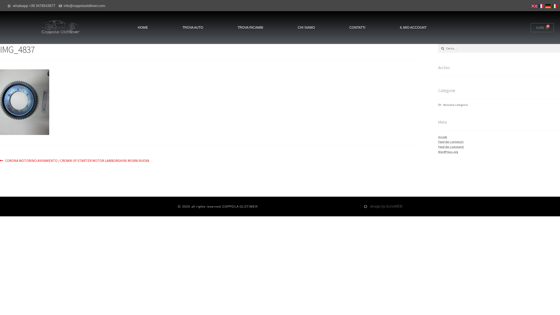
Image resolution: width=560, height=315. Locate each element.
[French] (540, 6)
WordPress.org (448, 152)
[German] (547, 6)
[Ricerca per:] (499, 48)
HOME (143, 27)
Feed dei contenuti (451, 142)
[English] (534, 6)
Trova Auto (192, 27)
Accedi (442, 137)
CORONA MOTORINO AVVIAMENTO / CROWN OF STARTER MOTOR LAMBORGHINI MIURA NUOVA (77, 160)
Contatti (357, 27)
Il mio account (413, 27)
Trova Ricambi (250, 27)
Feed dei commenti (451, 147)
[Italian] (554, 6)
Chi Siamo (306, 27)
